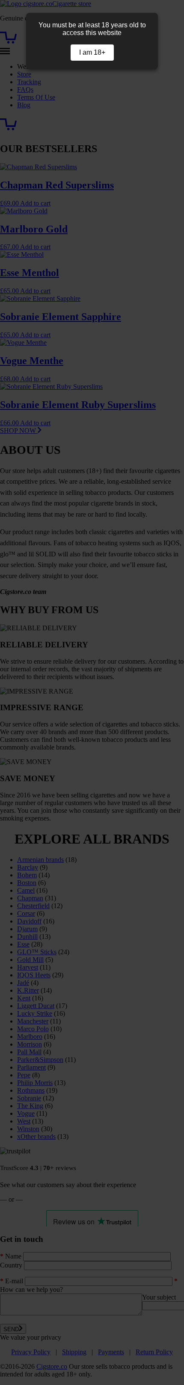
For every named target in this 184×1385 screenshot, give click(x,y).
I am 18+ (92, 52)
